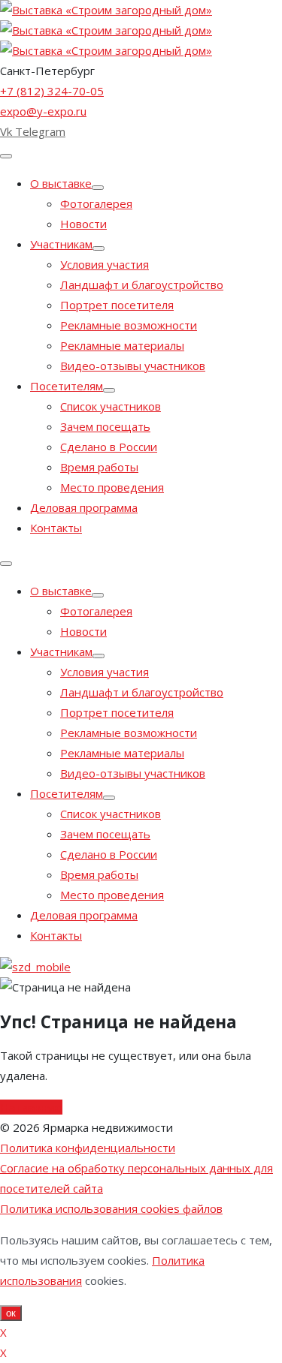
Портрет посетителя (117, 304)
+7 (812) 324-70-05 (52, 90)
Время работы (99, 466)
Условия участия (104, 264)
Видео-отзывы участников (132, 365)
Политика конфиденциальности (87, 1147)
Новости (83, 223)
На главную (31, 1107)
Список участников (110, 406)
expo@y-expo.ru (43, 111)
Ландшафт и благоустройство (141, 284)
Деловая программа (84, 507)
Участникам (61, 243)
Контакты (56, 527)
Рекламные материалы (122, 345)
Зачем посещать (105, 426)
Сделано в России (108, 446)
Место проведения (112, 487)
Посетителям (66, 385)
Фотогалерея (96, 203)
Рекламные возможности (128, 324)
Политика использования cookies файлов (111, 1208)
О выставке (61, 183)
